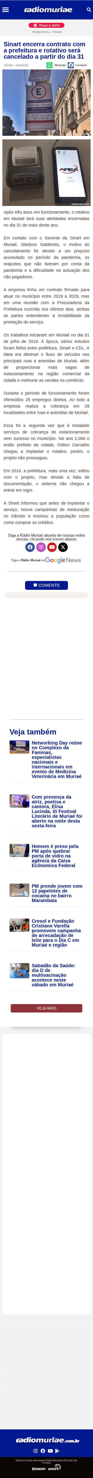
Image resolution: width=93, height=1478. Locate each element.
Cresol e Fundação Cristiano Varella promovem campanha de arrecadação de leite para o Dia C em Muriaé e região (56, 933)
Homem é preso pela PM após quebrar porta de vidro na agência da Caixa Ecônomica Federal (55, 856)
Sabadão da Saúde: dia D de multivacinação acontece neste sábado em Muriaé (53, 975)
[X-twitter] (63, 547)
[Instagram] (41, 547)
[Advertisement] (46, 1080)
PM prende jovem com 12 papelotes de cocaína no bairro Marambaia (57, 893)
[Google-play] (57, 1450)
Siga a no (28, 560)
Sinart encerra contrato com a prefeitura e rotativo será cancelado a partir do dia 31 (44, 50)
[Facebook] (30, 547)
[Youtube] (52, 547)
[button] (5, 10)
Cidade (57, 32)
